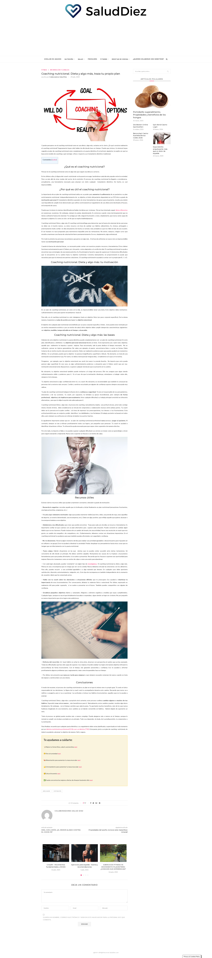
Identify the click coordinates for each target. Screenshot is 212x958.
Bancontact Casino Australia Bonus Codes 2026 (140, 135)
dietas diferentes (122, 210)
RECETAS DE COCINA (120, 59)
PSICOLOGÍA (92, 59)
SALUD (80, 59)
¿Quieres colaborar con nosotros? (148, 59)
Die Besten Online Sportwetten (140, 126)
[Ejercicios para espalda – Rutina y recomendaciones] (84, 853)
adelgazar (46, 791)
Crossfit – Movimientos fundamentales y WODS (55, 866)
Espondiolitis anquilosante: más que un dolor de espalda (160, 150)
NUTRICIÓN (69, 59)
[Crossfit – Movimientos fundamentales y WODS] (56, 853)
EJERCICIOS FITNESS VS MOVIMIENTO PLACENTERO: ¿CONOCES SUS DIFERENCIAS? (113, 867)
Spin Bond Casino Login (160, 126)
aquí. (75, 747)
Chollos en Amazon (52, 59)
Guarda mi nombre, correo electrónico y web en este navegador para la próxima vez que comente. (84, 919)
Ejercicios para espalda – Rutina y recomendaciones (84, 866)
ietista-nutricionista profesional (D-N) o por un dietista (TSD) (68, 729)
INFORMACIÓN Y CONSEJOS (59, 70)
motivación (57, 791)
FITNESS (103, 59)
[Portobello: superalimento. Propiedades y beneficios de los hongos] (152, 96)
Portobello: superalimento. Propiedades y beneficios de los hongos (149, 115)
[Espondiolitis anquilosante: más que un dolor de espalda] (162, 138)
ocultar (54, 160)
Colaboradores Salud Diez (58, 77)
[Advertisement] (106, 37)
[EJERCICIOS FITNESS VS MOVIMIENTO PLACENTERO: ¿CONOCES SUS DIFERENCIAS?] (113, 853)
